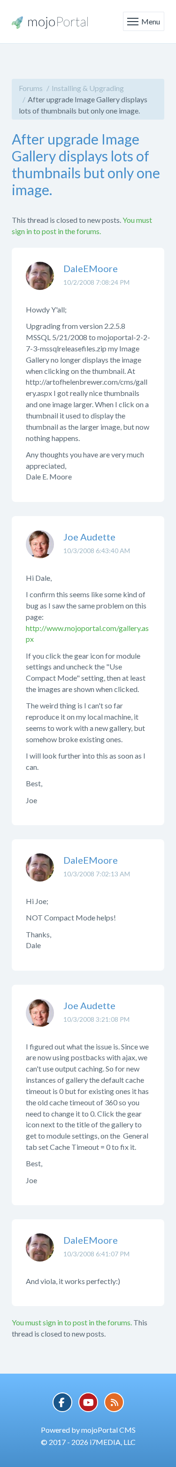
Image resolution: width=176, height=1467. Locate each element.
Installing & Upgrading (88, 88)
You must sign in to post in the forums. (72, 1322)
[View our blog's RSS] (114, 1402)
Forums (31, 88)
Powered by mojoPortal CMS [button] (88, 1429)
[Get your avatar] (40, 283)
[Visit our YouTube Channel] (88, 1402)
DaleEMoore (90, 268)
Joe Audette (89, 536)
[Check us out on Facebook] (62, 1402)
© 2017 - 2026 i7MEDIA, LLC (88, 1441)
